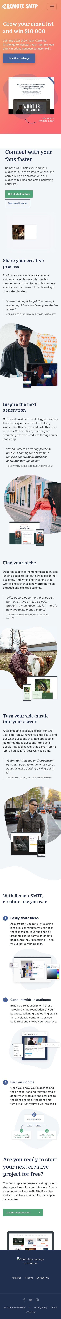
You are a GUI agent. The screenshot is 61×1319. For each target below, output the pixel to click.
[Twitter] (30, 1300)
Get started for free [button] (19, 194)
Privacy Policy (41, 1307)
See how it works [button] (17, 203)
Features (16, 1277)
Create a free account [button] (18, 1212)
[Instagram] (37, 1300)
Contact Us (42, 1277)
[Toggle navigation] (52, 6)
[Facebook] (24, 1300)
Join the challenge (19, 58)
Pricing (29, 1277)
